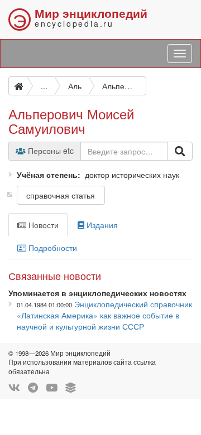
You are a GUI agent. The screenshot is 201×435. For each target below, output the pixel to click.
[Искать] (180, 151)
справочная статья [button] (60, 195)
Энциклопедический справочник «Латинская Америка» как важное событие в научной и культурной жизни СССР (104, 315)
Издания (101, 224)
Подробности (51, 247)
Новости (42, 224)
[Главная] (17, 85)
